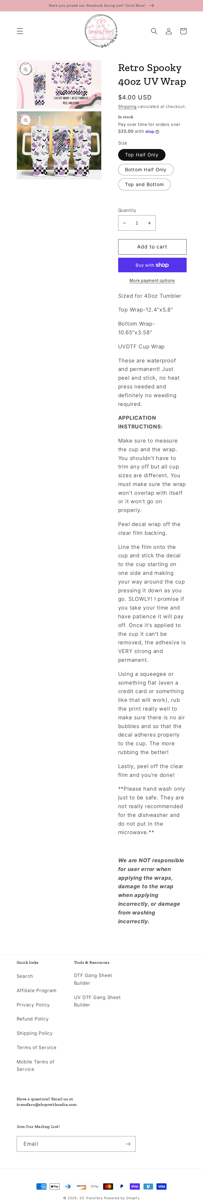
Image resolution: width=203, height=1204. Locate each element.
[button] (20, 31)
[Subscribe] (128, 1144)
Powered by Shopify (122, 1198)
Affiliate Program (37, 990)
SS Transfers (91, 1198)
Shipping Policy (35, 1033)
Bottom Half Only (146, 169)
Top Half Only (142, 154)
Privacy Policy (33, 1005)
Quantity (127, 210)
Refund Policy (33, 1019)
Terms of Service (37, 1047)
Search (25, 976)
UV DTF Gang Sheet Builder (97, 1001)
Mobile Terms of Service (35, 1065)
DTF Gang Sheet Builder (93, 979)
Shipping (127, 106)
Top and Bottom (144, 184)
